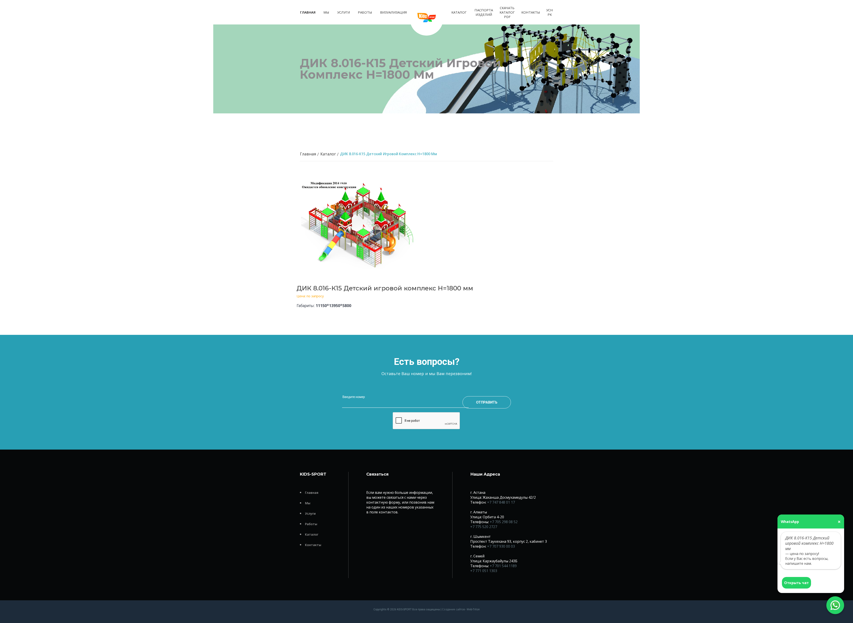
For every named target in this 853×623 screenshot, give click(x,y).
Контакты (530, 12)
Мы (326, 12)
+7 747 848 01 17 (501, 502)
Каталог (458, 12)
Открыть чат (796, 582)
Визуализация (393, 12)
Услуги (343, 12)
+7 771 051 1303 (483, 570)
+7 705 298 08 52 (504, 521)
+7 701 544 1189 (503, 565)
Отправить (486, 402)
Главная (307, 12)
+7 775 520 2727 (483, 526)
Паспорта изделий (483, 12)
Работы (365, 12)
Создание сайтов (453, 609)
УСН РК (549, 12)
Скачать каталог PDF (507, 12)
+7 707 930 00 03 (501, 546)
